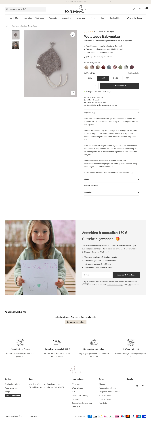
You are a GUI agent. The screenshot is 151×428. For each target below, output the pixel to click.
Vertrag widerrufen (13, 395)
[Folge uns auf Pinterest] (143, 386)
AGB (129, 284)
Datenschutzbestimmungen (115, 284)
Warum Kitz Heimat (134, 18)
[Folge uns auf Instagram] (136, 386)
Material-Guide (105, 395)
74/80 (115, 78)
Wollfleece (40, 18)
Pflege (7, 392)
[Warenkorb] (145, 9)
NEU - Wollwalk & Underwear (76, 2)
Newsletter (103, 403)
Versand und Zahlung (80, 395)
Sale (102, 18)
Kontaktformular (53, 384)
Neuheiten (28, 18)
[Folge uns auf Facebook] (130, 386)
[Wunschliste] (139, 9)
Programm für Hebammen (109, 392)
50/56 (90, 78)
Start (6, 26)
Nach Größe (13, 18)
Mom (93, 18)
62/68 (103, 78)
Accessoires (66, 18)
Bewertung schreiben (75, 322)
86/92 (128, 78)
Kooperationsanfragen (107, 388)
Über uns (102, 384)
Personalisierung (11, 388)
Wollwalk (53, 18)
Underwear (81, 18)
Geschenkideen (115, 18)
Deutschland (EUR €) (13, 416)
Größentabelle (133, 73)
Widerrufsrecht (77, 388)
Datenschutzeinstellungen (82, 403)
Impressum (76, 407)
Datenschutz (76, 399)
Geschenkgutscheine (12, 384)
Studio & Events (105, 399)
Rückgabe (76, 384)
